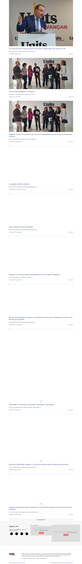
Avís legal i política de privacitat (20, 562)
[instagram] (21, 533)
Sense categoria (18, 232)
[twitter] (16, 533)
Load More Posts (41, 519)
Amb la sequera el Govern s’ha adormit (21, 227)
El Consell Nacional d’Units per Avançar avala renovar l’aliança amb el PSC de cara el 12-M (37, 48)
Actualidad (16, 53)
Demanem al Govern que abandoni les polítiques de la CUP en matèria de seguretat (34, 274)
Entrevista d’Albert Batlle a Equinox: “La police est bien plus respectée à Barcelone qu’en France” (39, 464)
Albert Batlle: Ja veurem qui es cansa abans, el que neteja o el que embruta (31, 404)
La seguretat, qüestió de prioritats (19, 184)
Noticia (20, 53)
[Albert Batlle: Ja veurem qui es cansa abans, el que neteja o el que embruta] (41, 365)
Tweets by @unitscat (34, 525)
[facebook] (11, 533)
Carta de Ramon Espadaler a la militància (21, 91)
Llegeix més (71, 53)
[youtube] (26, 533)
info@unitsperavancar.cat (69, 562)
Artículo (21, 189)
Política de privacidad (43, 530)
